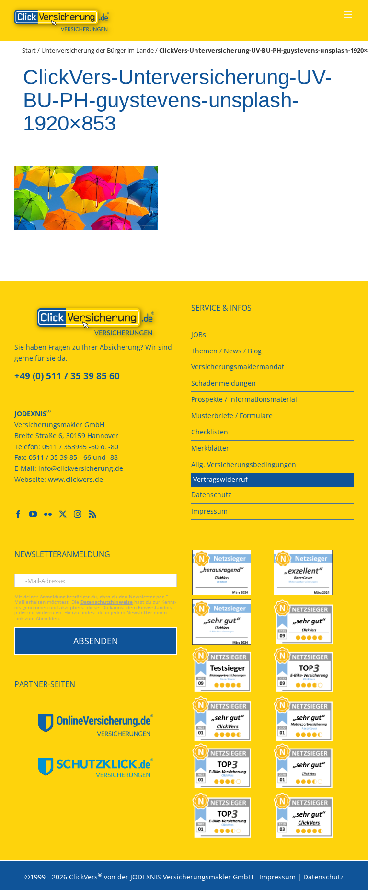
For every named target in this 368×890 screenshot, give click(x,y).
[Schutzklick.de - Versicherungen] (95, 767)
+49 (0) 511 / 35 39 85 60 (67, 376)
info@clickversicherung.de (80, 468)
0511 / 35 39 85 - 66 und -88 (73, 457)
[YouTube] (33, 514)
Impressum (277, 876)
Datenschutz (323, 876)
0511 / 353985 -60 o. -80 (80, 446)
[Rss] (92, 514)
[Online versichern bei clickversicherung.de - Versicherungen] (95, 321)
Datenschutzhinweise (106, 602)
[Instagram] (77, 514)
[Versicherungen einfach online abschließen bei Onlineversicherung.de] (95, 725)
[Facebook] (18, 514)
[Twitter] (63, 514)
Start (29, 50)
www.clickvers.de (75, 479)
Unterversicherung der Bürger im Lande (97, 50)
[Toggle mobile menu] (349, 15)
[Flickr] (48, 514)
